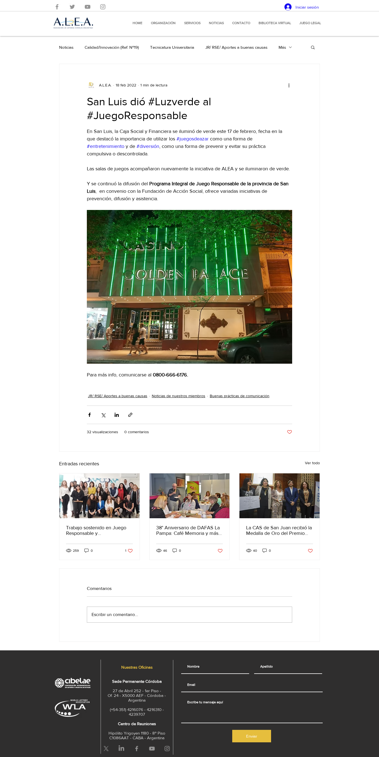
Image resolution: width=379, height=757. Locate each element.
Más (282, 47)
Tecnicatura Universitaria (172, 47)
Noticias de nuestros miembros (178, 396)
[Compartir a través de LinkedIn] (116, 414)
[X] (106, 748)
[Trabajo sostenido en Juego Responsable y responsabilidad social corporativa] (99, 495)
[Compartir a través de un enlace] (130, 414)
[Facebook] (57, 6)
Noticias (66, 47)
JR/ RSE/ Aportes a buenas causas (236, 47)
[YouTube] (87, 6)
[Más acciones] (288, 85)
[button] (312, 47)
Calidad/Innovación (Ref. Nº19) (112, 47)
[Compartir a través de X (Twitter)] (103, 414)
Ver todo (312, 463)
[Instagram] (102, 6)
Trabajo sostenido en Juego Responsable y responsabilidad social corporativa (96, 530)
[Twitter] (72, 6)
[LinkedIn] (121, 748)
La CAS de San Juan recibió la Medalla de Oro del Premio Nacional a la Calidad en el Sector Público (279, 530)
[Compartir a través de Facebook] (89, 414)
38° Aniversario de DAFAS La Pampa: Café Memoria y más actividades (188, 530)
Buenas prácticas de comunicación (239, 396)
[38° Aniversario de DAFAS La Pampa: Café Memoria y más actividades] (190, 495)
